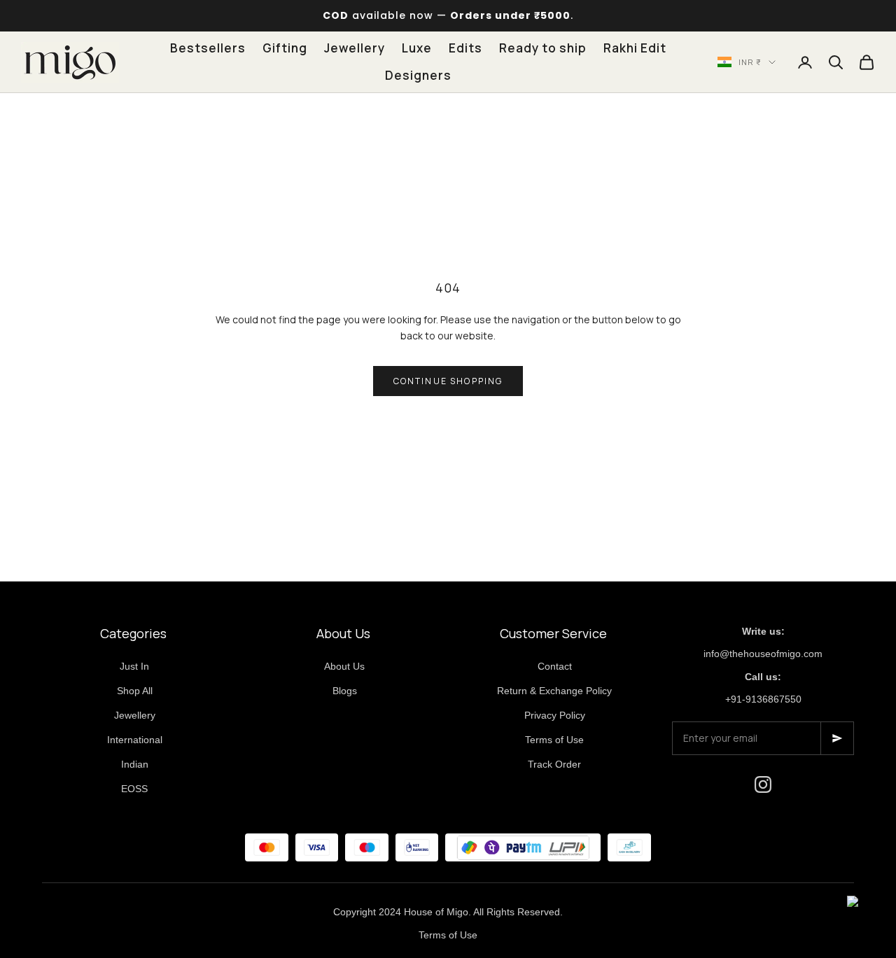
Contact (555, 666)
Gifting (284, 48)
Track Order (554, 764)
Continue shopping (448, 381)
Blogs (344, 690)
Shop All (135, 690)
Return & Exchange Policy (554, 690)
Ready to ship (543, 48)
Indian (134, 764)
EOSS (134, 788)
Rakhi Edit (634, 48)
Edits (465, 48)
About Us (344, 666)
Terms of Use (554, 739)
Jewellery (354, 48)
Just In (134, 666)
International (134, 739)
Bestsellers (208, 48)
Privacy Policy (554, 715)
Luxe (417, 48)
